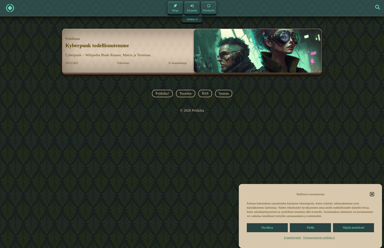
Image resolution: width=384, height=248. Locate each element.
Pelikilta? (162, 93)
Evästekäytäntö (292, 237)
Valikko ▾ (192, 19)
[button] (372, 194)
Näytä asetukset (353, 227)
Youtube (186, 93)
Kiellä (310, 227)
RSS (205, 93)
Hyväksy (267, 227)
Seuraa (224, 93)
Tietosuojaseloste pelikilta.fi (319, 237)
